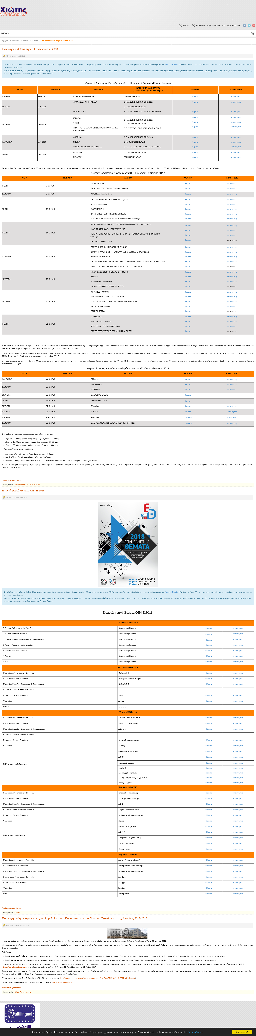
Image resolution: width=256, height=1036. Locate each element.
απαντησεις (236, 96)
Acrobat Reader (171, 64)
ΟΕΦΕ (26, 40)
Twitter (249, 25)
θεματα (195, 96)
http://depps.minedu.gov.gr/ (63, 982)
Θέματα (208, 629)
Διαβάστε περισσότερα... (12, 480)
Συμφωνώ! (242, 1031)
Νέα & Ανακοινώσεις (23, 992)
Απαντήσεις (238, 628)
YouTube (253, 25)
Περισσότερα (195, 1032)
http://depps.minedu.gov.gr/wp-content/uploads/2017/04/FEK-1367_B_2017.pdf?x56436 (97, 978)
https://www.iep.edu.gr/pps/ (14, 967)
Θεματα (15, 40)
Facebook (244, 25)
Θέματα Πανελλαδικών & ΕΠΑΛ (27, 485)
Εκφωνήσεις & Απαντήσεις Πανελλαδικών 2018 (30, 49)
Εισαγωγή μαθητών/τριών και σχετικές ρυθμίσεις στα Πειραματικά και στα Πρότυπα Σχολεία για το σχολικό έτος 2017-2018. (75, 918)
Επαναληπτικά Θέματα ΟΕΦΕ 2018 (23, 490)
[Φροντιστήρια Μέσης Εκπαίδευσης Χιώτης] (13, 11)
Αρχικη (5, 40)
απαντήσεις (232, 379)
